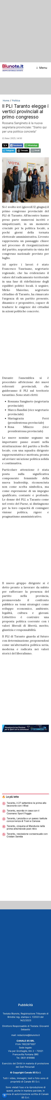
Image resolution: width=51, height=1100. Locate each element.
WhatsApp (32, 145)
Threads (24, 150)
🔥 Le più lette (10, 796)
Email (37, 150)
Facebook (17, 145)
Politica (16, 100)
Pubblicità (25, 1005)
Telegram (10, 150)
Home (6, 100)
